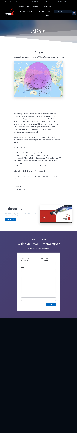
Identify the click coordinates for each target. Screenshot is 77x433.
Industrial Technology (41, 6)
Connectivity (23, 6)
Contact (48, 16)
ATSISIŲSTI (10, 219)
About (49, 11)
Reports (42, 11)
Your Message (27, 275)
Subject (24, 267)
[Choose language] (74, 13)
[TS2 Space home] (9, 11)
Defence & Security (27, 11)
